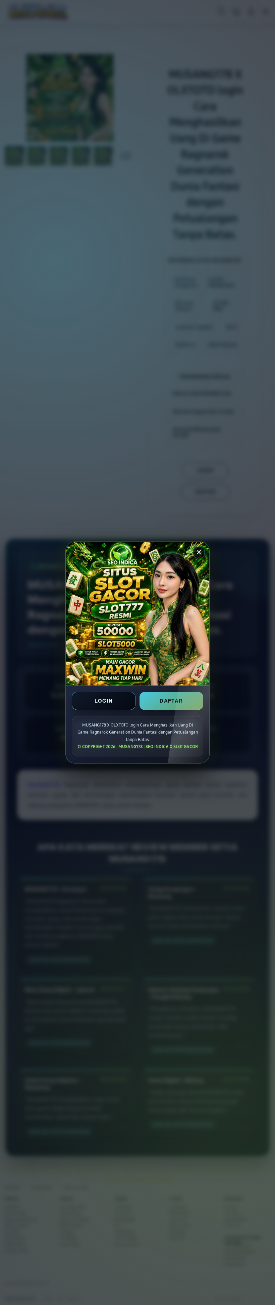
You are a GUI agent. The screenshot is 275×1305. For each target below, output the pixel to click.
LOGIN (104, 701)
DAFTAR (171, 701)
